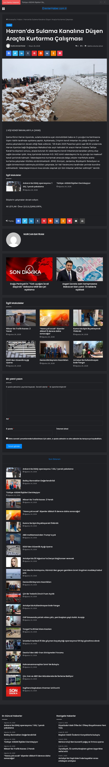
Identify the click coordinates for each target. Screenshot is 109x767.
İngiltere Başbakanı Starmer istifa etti (41, 688)
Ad (8, 419)
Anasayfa (12, 19)
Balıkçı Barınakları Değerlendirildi (39, 480)
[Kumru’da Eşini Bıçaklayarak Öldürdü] (88, 318)
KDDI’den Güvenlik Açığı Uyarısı (17, 361)
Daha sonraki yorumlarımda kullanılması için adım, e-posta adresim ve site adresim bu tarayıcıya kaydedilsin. (55, 439)
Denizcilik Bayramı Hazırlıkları (54, 360)
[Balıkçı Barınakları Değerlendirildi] (13, 484)
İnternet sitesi (62, 429)
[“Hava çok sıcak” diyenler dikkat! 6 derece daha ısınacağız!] (54, 318)
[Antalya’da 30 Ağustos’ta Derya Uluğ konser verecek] (13, 562)
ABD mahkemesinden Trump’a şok (39, 535)
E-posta (10, 429)
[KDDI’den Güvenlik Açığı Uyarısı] (21, 349)
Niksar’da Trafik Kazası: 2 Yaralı (18, 329)
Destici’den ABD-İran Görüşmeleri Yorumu (43, 652)
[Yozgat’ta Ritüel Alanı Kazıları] (13, 633)
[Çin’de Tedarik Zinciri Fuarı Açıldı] (13, 597)
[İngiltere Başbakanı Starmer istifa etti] (13, 692)
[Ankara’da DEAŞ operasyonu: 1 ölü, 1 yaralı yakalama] (13, 186)
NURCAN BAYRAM (18, 46)
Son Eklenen (54, 459)
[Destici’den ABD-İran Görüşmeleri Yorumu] (13, 656)
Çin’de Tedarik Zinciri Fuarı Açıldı (38, 593)
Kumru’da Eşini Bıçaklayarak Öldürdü (86, 329)
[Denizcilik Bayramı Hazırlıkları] (54, 349)
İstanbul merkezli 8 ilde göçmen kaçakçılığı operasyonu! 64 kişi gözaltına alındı (61, 641)
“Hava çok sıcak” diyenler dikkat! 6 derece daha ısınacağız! (52, 331)
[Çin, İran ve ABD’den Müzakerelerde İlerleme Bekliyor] (13, 680)
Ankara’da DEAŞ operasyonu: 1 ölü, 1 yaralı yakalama (48, 469)
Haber (19, 19)
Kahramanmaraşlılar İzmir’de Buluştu (41, 664)
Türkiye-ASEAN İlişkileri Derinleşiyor (36, 2)
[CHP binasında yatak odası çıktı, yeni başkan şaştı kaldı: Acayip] (13, 621)
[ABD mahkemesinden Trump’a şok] (13, 539)
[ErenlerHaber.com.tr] (54, 8)
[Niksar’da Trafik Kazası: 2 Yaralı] (21, 318)
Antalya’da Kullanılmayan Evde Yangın (85, 361)
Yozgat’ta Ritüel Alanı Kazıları (37, 629)
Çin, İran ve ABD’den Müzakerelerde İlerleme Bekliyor (48, 676)
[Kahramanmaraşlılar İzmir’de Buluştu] (13, 668)
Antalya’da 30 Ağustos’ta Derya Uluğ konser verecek (48, 558)
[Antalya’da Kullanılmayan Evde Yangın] (88, 349)
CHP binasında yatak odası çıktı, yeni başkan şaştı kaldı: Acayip (54, 617)
